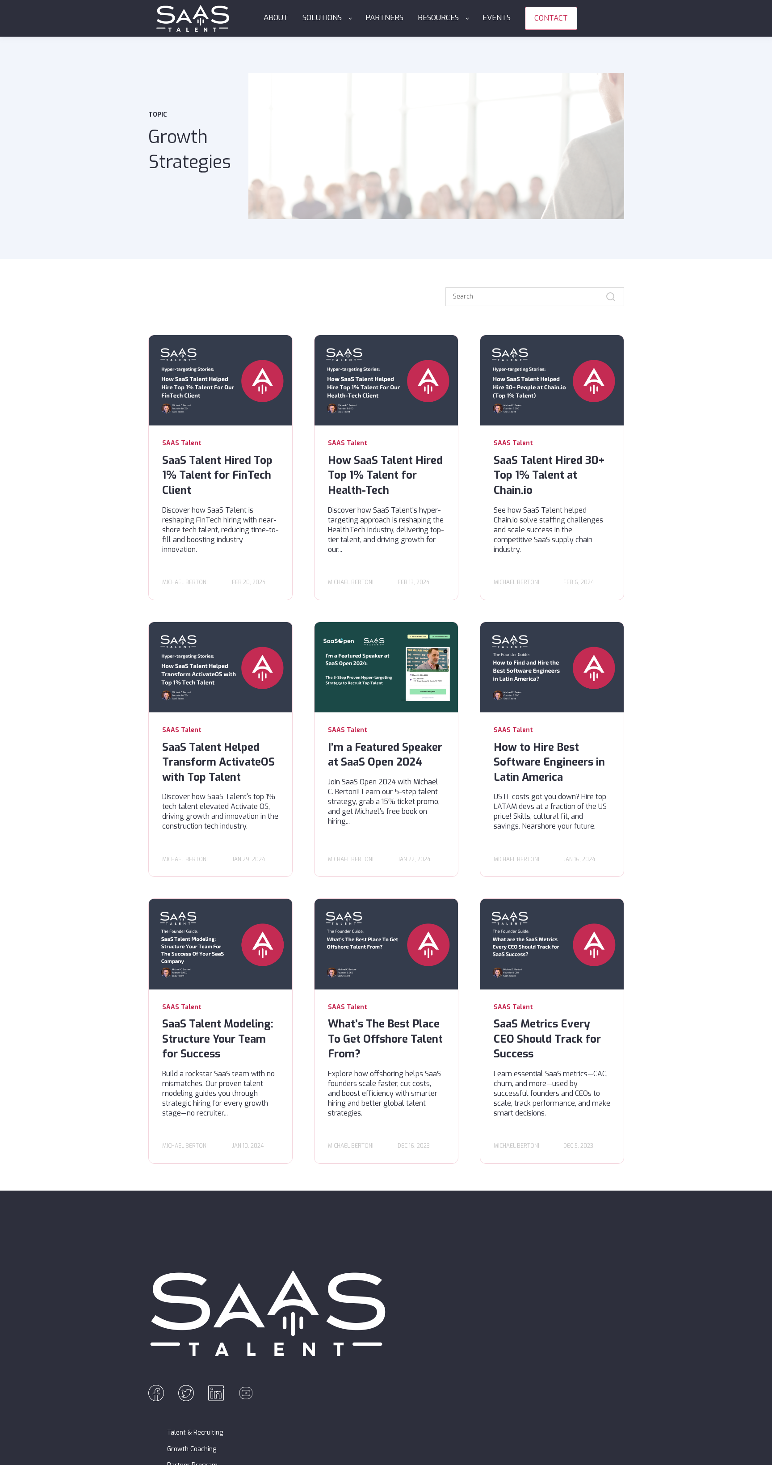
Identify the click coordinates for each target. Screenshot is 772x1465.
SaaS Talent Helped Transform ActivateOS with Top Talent (218, 762)
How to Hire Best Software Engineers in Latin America (549, 762)
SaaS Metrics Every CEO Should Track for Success (547, 1039)
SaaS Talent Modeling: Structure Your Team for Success (217, 1039)
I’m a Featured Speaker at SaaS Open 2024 (385, 755)
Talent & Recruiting (195, 1432)
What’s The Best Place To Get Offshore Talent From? (385, 1039)
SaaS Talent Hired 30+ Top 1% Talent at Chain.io (549, 475)
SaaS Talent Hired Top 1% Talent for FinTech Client (217, 475)
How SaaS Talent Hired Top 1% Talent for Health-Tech (385, 475)
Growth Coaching (191, 1449)
